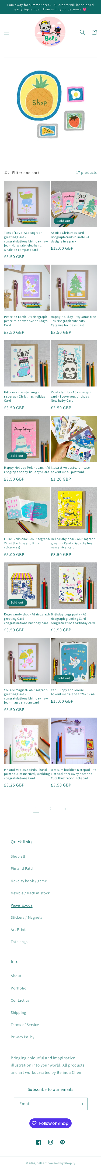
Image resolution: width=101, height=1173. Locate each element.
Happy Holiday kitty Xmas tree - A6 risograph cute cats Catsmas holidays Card (73, 321)
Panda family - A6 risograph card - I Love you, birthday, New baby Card (71, 396)
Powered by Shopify (61, 1163)
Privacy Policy (22, 1036)
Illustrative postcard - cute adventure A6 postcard (70, 469)
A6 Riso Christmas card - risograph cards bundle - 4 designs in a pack (70, 237)
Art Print (18, 929)
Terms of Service (25, 1024)
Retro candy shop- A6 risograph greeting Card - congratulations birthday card (27, 618)
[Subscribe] (81, 1104)
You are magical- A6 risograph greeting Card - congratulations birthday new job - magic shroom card (26, 696)
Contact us (20, 1000)
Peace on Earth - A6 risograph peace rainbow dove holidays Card (25, 321)
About (16, 975)
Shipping (18, 1012)
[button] (7, 32)
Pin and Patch (23, 868)
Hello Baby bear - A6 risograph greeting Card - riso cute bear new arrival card (73, 543)
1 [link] (36, 808)
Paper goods (22, 905)
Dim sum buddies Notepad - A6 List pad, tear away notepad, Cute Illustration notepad (73, 774)
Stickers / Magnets (27, 917)
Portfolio (18, 988)
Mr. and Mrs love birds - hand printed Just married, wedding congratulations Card (27, 774)
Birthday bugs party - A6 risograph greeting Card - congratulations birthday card (73, 618)
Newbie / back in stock (30, 893)
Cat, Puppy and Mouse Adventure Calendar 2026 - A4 (73, 692)
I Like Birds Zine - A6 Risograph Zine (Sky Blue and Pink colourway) (27, 543)
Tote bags (19, 941)
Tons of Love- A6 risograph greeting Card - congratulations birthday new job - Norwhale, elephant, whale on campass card (26, 241)
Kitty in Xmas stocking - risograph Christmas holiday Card (25, 396)
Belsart (42, 1163)
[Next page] (65, 809)
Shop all (18, 856)
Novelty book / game (29, 880)
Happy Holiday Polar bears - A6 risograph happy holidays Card (27, 469)
